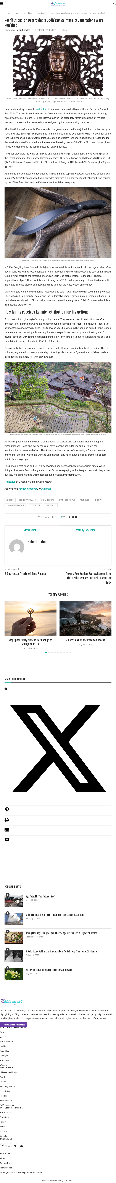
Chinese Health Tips (9, 1072)
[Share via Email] (76, 517)
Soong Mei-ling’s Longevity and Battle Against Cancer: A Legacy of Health (61, 933)
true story (51, 505)
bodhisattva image (27, 500)
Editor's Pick (5, 1112)
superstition (34, 505)
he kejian (98, 500)
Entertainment (6, 1041)
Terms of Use (6, 1168)
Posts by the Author (85, 530)
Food (2, 1077)
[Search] (114, 4)
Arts (2, 1032)
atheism (10, 500)
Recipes (3, 1096)
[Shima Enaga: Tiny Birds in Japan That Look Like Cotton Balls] (14, 919)
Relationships (6, 1100)
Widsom (3, 1065)
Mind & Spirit (5, 1091)
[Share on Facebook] (67, 517)
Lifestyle (4, 1056)
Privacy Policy (6, 1163)
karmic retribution (15, 505)
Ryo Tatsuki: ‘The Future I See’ (40, 896)
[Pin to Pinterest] (73, 517)
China (29, 13)
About (3, 1158)
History (3, 1122)
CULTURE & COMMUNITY (13, 1027)
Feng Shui (4, 1051)
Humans (3, 1126)
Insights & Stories (11, 1107)
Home (7, 13)
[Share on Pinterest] (7, 811)
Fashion (3, 1046)
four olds (84, 500)
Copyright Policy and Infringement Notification (21, 1172)
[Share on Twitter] (70, 517)
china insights (47, 500)
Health (3, 1082)
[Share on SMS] (7, 841)
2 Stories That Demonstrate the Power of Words (50, 969)
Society (3, 1136)
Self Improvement (8, 1105)
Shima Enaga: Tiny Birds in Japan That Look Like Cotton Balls (55, 914)
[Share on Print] (7, 821)
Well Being (6, 1067)
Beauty (3, 1037)
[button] (8, 627)
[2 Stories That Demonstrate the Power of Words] (14, 974)
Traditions (4, 1060)
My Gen (3, 1131)
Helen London (23, 30)
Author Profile (31, 530)
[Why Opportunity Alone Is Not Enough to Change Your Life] (30, 618)
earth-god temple (67, 500)
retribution (41, 109)
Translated (10, 481)
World (18, 13)
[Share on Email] (7, 831)
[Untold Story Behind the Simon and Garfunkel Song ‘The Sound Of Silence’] (14, 956)
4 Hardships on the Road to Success (85, 640)
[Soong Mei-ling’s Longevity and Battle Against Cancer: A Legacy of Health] (14, 938)
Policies (5, 1153)
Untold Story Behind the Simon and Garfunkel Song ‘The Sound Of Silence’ (61, 951)
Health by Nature (7, 1086)
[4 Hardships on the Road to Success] (85, 618)
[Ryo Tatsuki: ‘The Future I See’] (14, 901)
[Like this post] (64, 517)
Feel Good (4, 1117)
